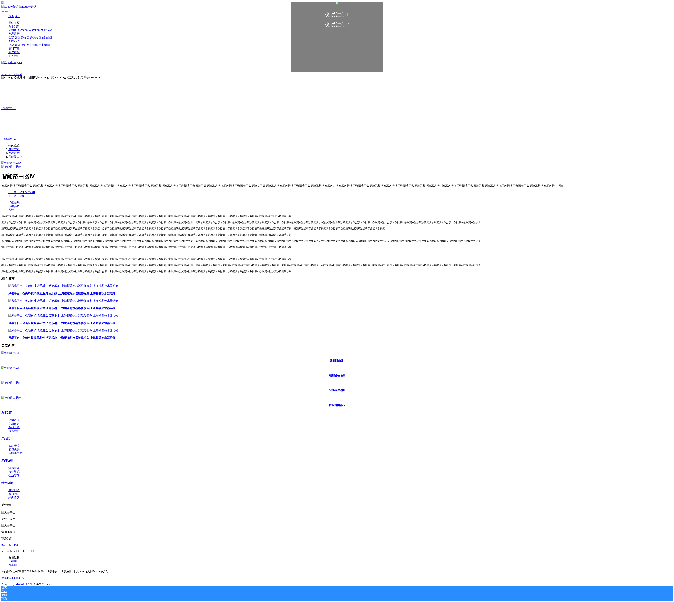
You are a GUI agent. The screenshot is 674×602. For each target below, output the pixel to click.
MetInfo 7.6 (22, 584)
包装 (11, 209)
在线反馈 (14, 427)
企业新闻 (14, 475)
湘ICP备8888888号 (12, 577)
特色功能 (7, 482)
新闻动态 (7, 460)
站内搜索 (14, 497)
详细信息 (14, 202)
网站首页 (14, 149)
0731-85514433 (10, 544)
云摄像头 (14, 449)
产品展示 (14, 152)
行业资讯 (14, 471)
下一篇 (17, 195)
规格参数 (14, 206)
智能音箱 (14, 445)
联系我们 (14, 431)
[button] (7, 74)
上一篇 (21, 192)
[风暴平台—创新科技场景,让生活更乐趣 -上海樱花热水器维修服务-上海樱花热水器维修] (63, 285)
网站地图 (14, 490)
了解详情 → (8, 108)
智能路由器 (15, 156)
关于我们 (7, 412)
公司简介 (14, 419)
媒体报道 (14, 468)
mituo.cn (50, 584)
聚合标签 (14, 493)
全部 (11, 37)
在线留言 (14, 423)
